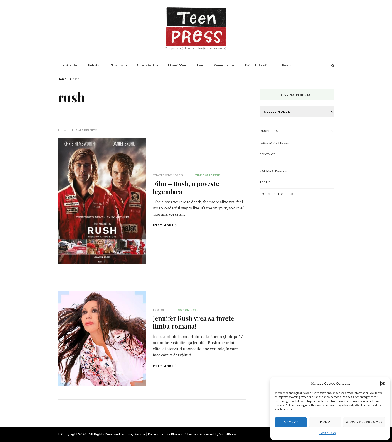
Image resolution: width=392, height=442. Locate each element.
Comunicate (224, 65)
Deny (325, 422)
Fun (200, 65)
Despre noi (270, 131)
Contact (267, 154)
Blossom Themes (184, 434)
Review (117, 65)
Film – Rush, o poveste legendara (186, 187)
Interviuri (145, 65)
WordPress (228, 434)
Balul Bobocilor (258, 65)
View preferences (364, 422)
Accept (291, 422)
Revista (288, 65)
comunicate (188, 309)
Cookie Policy (327, 433)
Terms (265, 182)
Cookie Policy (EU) (276, 194)
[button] (383, 383)
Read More (163, 225)
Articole (70, 65)
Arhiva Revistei (274, 143)
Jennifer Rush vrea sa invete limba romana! (193, 322)
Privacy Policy (273, 170)
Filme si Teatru (207, 175)
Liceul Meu (177, 65)
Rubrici (94, 65)
